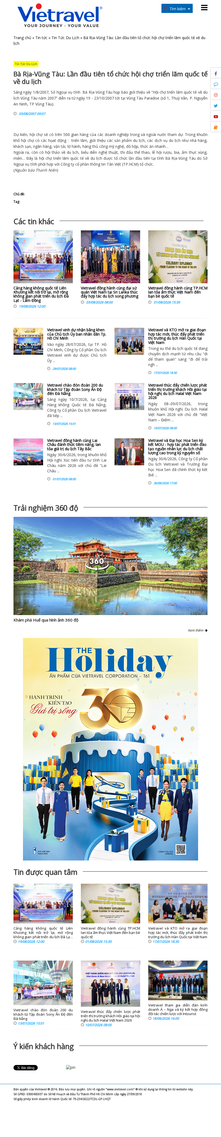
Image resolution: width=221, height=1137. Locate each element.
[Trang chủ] (59, 15)
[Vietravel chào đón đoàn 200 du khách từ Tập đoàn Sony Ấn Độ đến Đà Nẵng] (28, 396)
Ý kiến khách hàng (43, 1046)
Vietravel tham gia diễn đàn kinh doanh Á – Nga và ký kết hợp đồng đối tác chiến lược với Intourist (178, 1009)
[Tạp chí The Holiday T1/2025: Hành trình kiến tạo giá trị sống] (110, 749)
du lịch (139, 140)
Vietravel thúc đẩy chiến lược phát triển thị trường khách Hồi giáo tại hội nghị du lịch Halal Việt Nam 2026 (177, 391)
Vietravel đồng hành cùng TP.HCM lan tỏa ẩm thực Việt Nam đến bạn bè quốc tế (178, 292)
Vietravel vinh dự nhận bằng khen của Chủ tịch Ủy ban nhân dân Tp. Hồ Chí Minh (76, 334)
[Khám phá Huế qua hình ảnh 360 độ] (110, 566)
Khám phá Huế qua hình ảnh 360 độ (45, 620)
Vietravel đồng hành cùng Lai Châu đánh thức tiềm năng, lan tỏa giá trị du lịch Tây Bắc (74, 444)
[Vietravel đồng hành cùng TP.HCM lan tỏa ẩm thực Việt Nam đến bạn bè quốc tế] (178, 258)
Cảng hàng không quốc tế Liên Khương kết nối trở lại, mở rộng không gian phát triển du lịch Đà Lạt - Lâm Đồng (41, 294)
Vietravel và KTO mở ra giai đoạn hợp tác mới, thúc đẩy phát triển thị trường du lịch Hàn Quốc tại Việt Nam (177, 336)
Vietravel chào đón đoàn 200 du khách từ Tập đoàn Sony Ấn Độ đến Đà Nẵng (75, 389)
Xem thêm (196, 630)
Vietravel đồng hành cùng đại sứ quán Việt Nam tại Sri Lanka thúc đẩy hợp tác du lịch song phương (109, 292)
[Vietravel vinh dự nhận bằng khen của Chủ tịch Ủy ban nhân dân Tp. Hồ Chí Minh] (28, 341)
